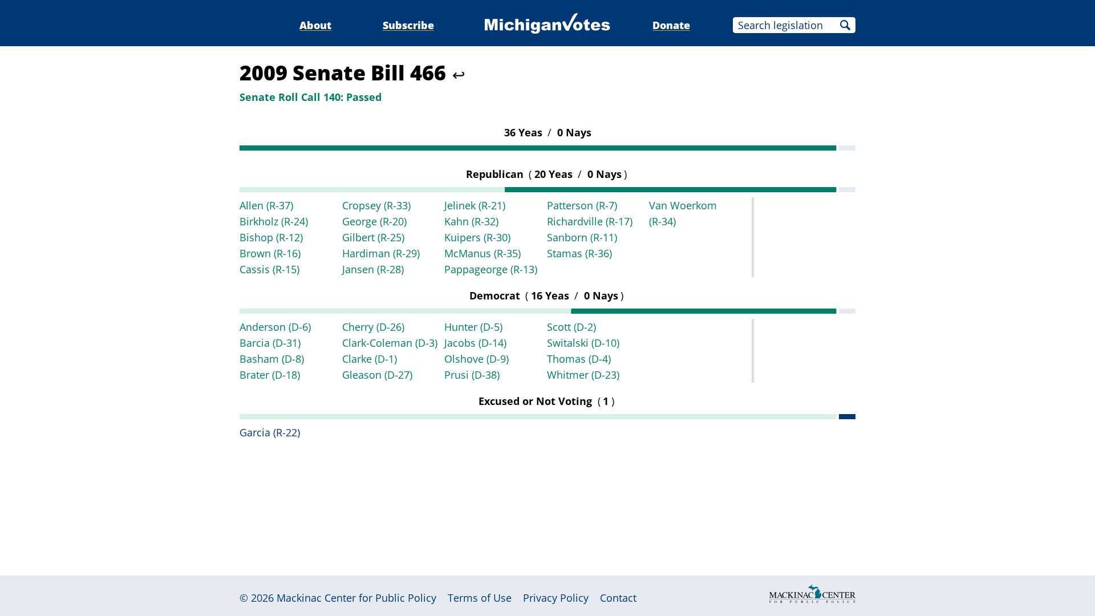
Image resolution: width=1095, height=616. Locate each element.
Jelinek (474, 205)
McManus (482, 253)
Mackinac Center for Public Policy (356, 598)
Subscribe (408, 25)
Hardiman (381, 253)
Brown (270, 253)
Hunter (473, 327)
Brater (270, 375)
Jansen (373, 269)
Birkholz (274, 221)
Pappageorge (490, 269)
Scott (571, 327)
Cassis (269, 269)
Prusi (472, 375)
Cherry (373, 327)
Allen (266, 205)
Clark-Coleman (389, 343)
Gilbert (373, 237)
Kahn (471, 221)
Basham (272, 359)
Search (845, 25)
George (374, 221)
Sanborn (582, 237)
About (315, 25)
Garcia (270, 432)
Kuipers (477, 237)
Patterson (582, 205)
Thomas (579, 359)
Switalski (583, 343)
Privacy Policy (556, 598)
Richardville (589, 221)
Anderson (275, 327)
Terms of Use (480, 598)
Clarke (369, 359)
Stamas (579, 253)
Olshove (476, 359)
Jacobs (475, 343)
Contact (618, 598)
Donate (671, 25)
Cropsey (376, 205)
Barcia (270, 343)
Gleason (377, 375)
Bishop (271, 237)
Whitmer (583, 375)
